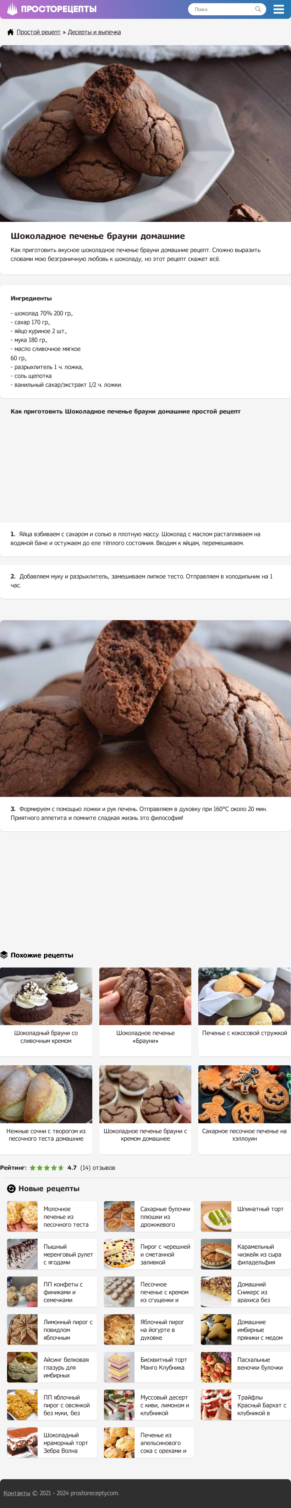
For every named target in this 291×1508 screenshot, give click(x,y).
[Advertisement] (145, 475)
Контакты (17, 1493)
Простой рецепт (39, 32)
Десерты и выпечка (94, 32)
